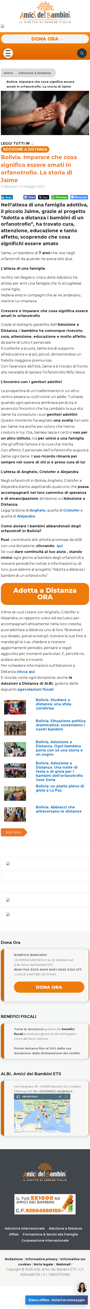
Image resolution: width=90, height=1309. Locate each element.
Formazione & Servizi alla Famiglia (50, 1234)
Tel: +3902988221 (44, 1091)
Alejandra (26, 516)
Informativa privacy (41, 1259)
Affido (14, 1234)
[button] (8, 53)
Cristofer (71, 510)
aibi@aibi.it (65, 1091)
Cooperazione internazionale (45, 1240)
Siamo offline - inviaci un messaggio (56, 1300)
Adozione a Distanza (35, 73)
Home (8, 73)
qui (60, 546)
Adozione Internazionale (25, 1228)
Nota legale (43, 1264)
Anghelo (37, 510)
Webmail (63, 1264)
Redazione (14, 1259)
